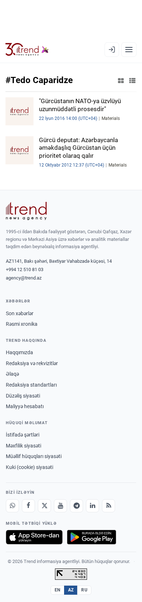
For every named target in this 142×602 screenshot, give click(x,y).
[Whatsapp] (12, 505)
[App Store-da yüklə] (34, 537)
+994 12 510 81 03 (24, 269)
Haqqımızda (19, 352)
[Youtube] (60, 505)
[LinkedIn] (92, 505)
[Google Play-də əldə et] (91, 537)
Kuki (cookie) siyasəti (29, 467)
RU (84, 590)
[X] (44, 505)
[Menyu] (129, 49)
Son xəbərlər (19, 313)
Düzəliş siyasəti (23, 396)
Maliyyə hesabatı (25, 406)
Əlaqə (12, 374)
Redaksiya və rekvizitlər (32, 363)
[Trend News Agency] (26, 211)
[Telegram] (76, 505)
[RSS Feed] (108, 505)
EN (57, 590)
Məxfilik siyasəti (23, 446)
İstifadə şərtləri (22, 435)
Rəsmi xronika (22, 324)
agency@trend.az (24, 278)
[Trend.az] (27, 49)
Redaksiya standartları (31, 385)
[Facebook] (28, 505)
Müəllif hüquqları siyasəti (34, 456)
